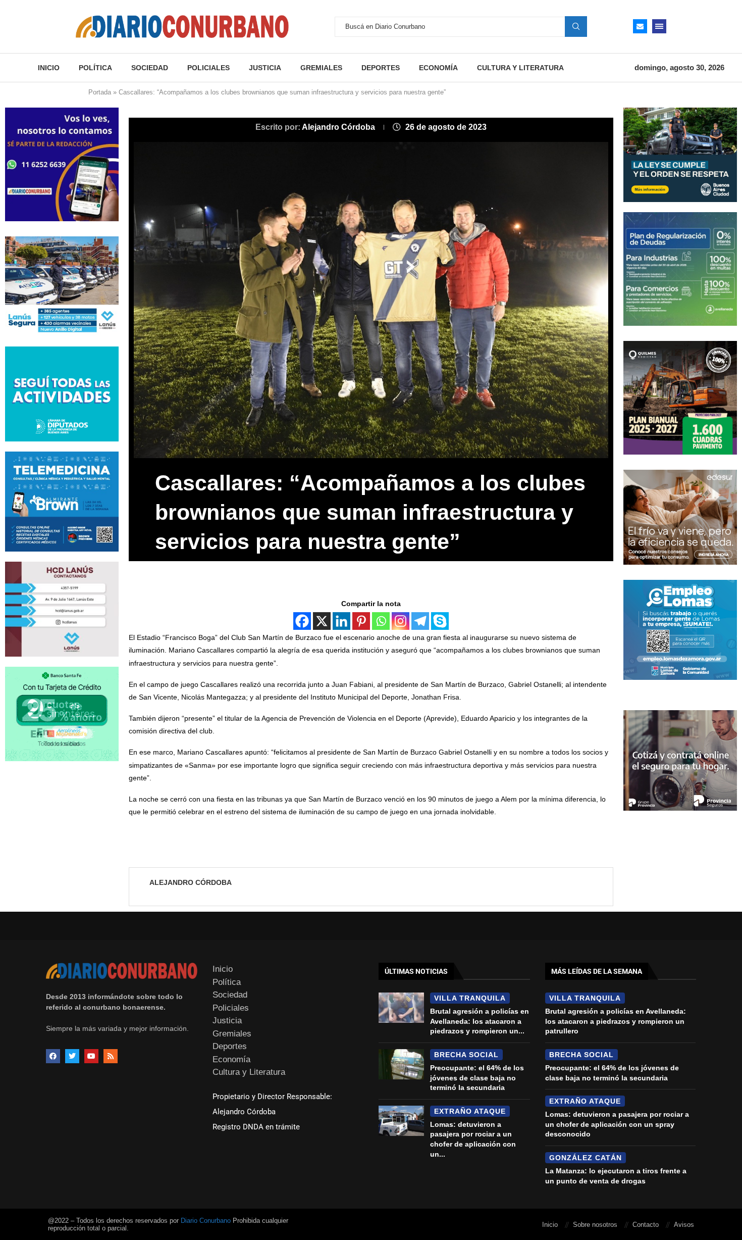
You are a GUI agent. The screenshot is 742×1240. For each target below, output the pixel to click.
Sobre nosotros (595, 1224)
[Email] (640, 26)
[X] (322, 621)
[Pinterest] (361, 621)
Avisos (684, 1224)
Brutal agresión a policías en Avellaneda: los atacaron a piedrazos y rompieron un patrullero (615, 1021)
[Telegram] (420, 621)
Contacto (645, 1224)
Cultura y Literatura (520, 68)
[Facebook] (302, 621)
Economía (438, 68)
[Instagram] (400, 621)
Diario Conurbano (206, 1220)
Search (576, 26)
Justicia (265, 68)
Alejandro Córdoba (339, 127)
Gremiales (321, 68)
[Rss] (110, 1056)
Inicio (49, 68)
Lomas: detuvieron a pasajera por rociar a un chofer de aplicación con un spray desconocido (617, 1124)
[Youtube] (91, 1056)
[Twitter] (72, 1056)
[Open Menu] (659, 26)
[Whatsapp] (381, 621)
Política (95, 68)
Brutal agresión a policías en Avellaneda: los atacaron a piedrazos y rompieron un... (479, 1021)
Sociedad (149, 68)
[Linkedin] (341, 621)
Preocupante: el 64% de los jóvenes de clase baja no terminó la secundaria (477, 1078)
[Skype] (440, 621)
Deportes (380, 68)
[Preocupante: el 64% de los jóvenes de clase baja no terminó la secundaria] (401, 1064)
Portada (99, 92)
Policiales (208, 68)
